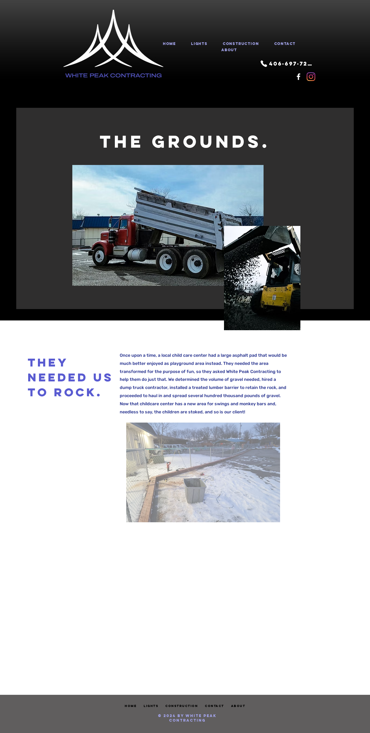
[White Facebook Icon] (298, 76)
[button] (203, 472)
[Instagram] (311, 76)
